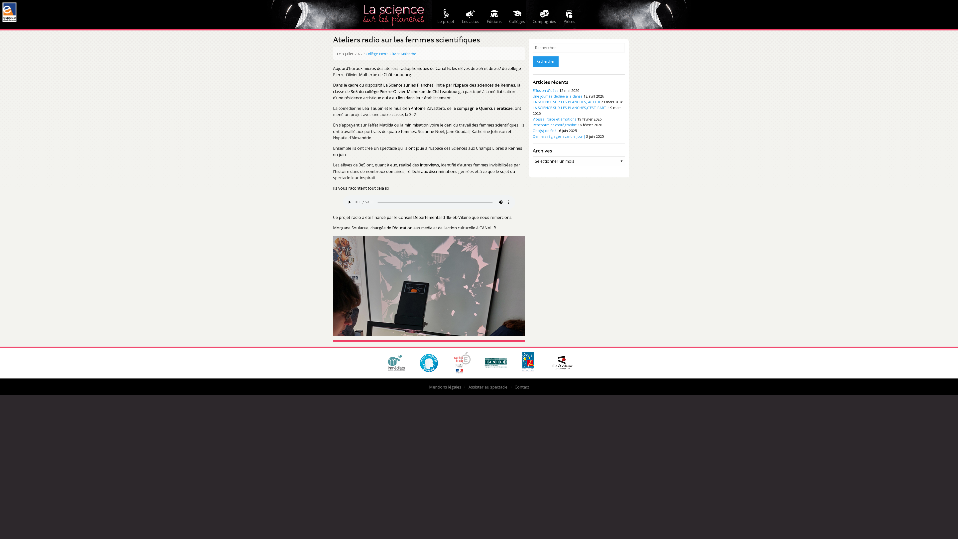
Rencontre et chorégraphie (555, 125)
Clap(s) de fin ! (544, 130)
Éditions (494, 21)
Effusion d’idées (545, 90)
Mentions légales (445, 387)
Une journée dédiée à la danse (558, 96)
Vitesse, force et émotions (554, 119)
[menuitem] (446, 17)
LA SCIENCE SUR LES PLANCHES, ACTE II (566, 102)
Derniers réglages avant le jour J (559, 136)
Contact (522, 387)
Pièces (569, 21)
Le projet (445, 21)
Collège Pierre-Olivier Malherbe (391, 53)
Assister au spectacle (488, 387)
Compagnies (544, 21)
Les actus (470, 21)
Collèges (517, 21)
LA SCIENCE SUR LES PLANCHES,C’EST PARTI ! (571, 107)
